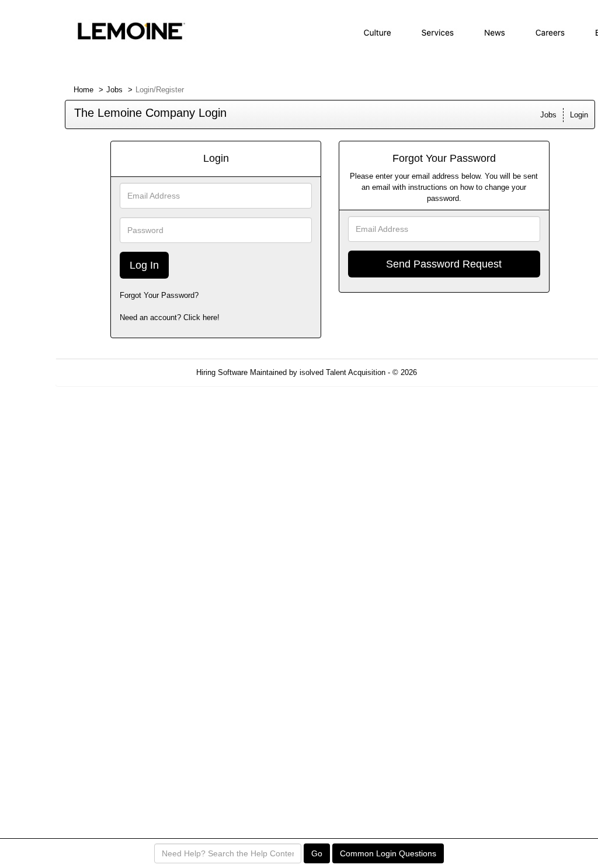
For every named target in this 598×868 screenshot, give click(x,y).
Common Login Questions (388, 853)
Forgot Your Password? (159, 295)
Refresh (451, 372)
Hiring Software (222, 372)
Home (83, 89)
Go (316, 853)
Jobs (114, 89)
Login (579, 114)
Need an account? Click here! (170, 317)
